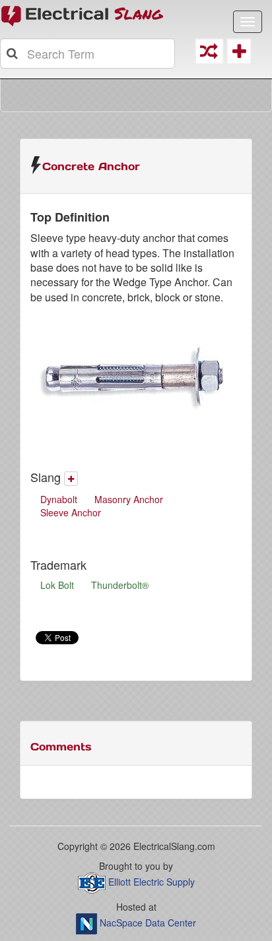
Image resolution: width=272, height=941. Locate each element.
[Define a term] (239, 54)
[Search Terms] (13, 53)
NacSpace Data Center (148, 922)
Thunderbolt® (120, 585)
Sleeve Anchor (70, 512)
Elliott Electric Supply (151, 881)
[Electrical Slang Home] (82, 15)
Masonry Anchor (128, 499)
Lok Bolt (57, 585)
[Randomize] (209, 54)
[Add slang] (71, 478)
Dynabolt (58, 499)
